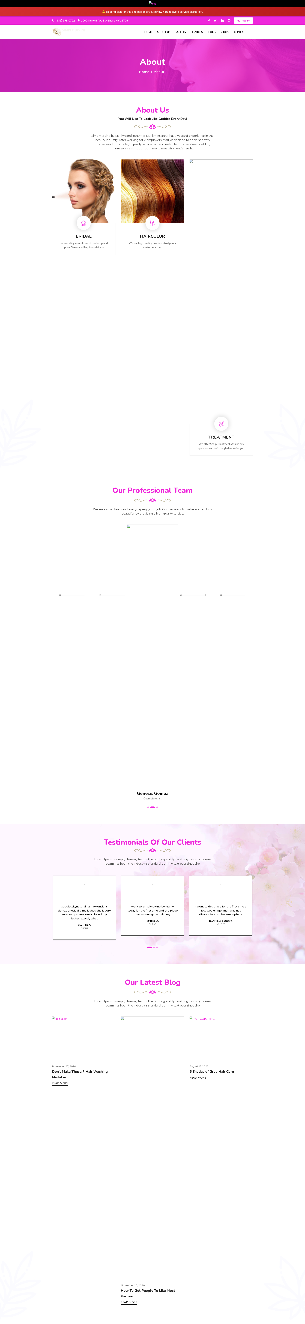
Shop (224, 31)
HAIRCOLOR (83, 236)
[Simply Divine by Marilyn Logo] (69, 32)
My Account (243, 20)
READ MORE (60, 1302)
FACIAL (221, 437)
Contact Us (242, 31)
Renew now (160, 11)
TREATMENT (153, 437)
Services (197, 31)
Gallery (180, 31)
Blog (210, 31)
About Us (163, 31)
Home (148, 31)
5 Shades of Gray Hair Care (143, 1071)
